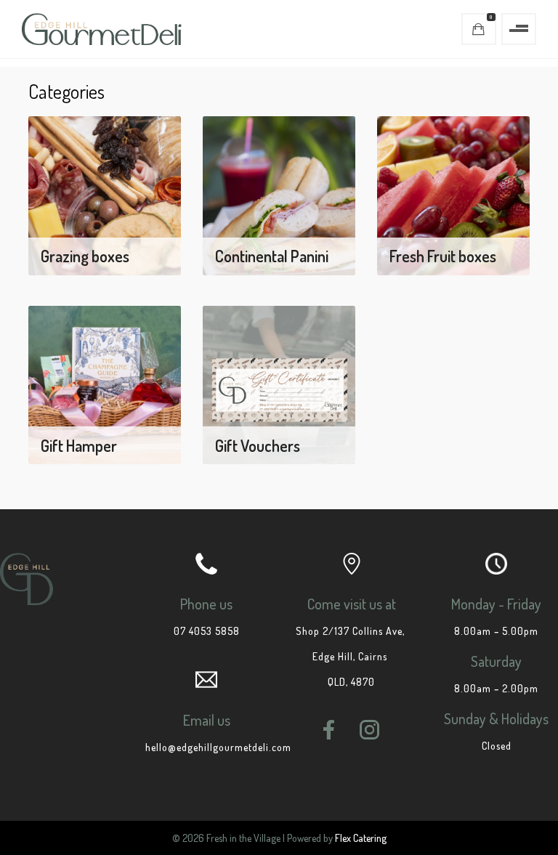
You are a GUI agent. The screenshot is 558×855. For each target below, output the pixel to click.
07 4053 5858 (207, 631)
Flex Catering (361, 838)
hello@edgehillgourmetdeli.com (218, 747)
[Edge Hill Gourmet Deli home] (102, 29)
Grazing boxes (85, 256)
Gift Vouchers (257, 445)
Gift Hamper (79, 445)
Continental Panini (271, 256)
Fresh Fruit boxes (442, 256)
